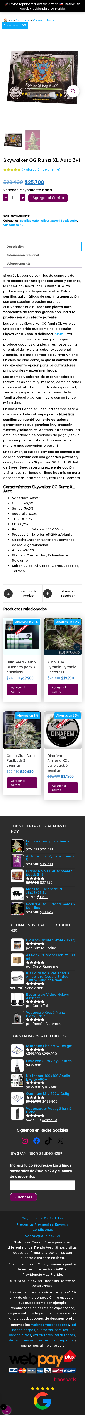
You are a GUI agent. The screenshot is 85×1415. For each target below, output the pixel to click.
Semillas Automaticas (35, 220)
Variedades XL (44, 20)
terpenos (65, 1340)
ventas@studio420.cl (42, 1236)
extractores (43, 1335)
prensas (27, 1340)
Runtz (58, 334)
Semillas (22, 20)
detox (14, 1340)
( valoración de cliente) (41, 169)
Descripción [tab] (15, 246)
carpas (29, 1330)
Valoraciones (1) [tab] (18, 263)
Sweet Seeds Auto (64, 220)
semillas (61, 1330)
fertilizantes (64, 1335)
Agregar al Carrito (48, 198)
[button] (73, 91)
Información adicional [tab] (23, 255)
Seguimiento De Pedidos (42, 1218)
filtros (26, 1335)
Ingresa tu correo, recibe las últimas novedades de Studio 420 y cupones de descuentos (41, 1170)
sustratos (45, 1330)
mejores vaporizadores (50, 1325)
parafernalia (46, 1340)
